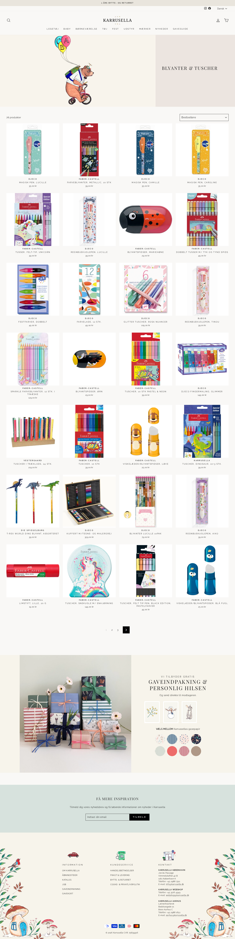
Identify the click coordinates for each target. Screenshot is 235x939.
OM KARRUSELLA (71, 870)
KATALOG (67, 880)
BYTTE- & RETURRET (120, 880)
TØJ (104, 29)
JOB (64, 884)
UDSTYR (129, 29)
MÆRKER (145, 29)
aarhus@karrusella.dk (176, 915)
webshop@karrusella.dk (177, 895)
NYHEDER (161, 29)
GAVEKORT (67, 893)
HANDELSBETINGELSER (122, 870)
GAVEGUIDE (180, 29)
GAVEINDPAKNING (71, 889)
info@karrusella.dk (175, 884)
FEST (115, 29)
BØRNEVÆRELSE (87, 29)
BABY (67, 29)
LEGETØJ (53, 29)
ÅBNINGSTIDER (69, 875)
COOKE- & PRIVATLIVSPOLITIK (125, 884)
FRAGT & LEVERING (120, 875)
